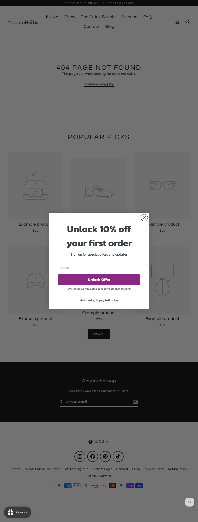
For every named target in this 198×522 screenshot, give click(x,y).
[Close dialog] (144, 217)
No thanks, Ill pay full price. (99, 300)
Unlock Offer (99, 279)
